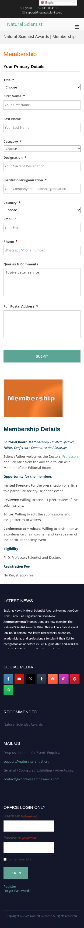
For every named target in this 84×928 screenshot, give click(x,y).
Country (12, 203)
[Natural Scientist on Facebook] (8, 679)
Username (20, 816)
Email (10, 219)
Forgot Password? (17, 890)
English (49, 2)
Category (13, 141)
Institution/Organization (25, 180)
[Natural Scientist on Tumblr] (41, 679)
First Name (14, 96)
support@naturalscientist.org (26, 761)
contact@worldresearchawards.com (32, 779)
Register (10, 886)
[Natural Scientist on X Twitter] (30, 679)
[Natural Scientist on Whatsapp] (8, 690)
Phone (11, 242)
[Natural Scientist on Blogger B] (53, 679)
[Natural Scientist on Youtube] (19, 679)
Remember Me (19, 859)
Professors (70, 456)
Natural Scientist (24, 24)
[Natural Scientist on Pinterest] (75, 679)
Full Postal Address (21, 306)
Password (20, 837)
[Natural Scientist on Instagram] (64, 679)
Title (9, 80)
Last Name (12, 119)
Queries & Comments (21, 264)
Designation (15, 158)
